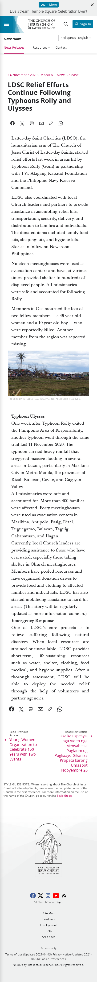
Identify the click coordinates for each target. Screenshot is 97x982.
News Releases (14, 47)
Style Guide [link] (64, 796)
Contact (61, 47)
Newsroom (12, 39)
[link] (11, 709)
